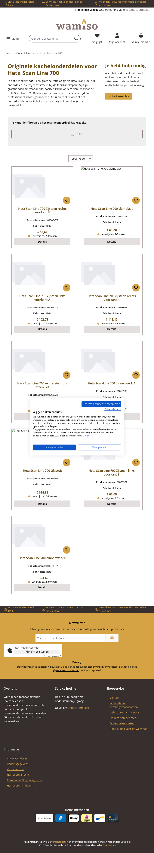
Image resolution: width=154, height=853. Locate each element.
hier (87, 435)
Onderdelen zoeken (122, 723)
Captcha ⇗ (52, 655)
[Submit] (112, 638)
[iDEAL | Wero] (86, 818)
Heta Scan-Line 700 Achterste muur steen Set (42, 385)
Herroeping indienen (20, 785)
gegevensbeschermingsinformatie (94, 666)
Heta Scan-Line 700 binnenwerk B (42, 558)
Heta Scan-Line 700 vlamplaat (112, 209)
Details (42, 241)
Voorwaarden (15, 769)
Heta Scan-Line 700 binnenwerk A (112, 383)
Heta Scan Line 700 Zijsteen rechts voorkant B (42, 210)
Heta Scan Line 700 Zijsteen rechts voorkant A (112, 298)
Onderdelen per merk (123, 718)
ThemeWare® (110, 845)
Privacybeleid (112, 409)
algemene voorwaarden (66, 670)
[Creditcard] (112, 818)
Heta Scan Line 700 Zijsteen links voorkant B (112, 472)
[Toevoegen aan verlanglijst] (66, 200)
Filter (79, 134)
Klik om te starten (37, 651)
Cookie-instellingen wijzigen (24, 780)
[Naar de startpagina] (77, 24)
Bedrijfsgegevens (18, 764)
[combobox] (50, 38)
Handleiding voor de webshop (128, 729)
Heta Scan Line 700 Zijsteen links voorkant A (42, 298)
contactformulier (138, 9)
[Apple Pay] (73, 818)
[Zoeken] (76, 38)
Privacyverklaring (17, 758)
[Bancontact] (99, 818)
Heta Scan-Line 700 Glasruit (42, 471)
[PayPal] (60, 818)
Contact (114, 697)
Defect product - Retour (124, 712)
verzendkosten (59, 841)
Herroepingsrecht (18, 774)
